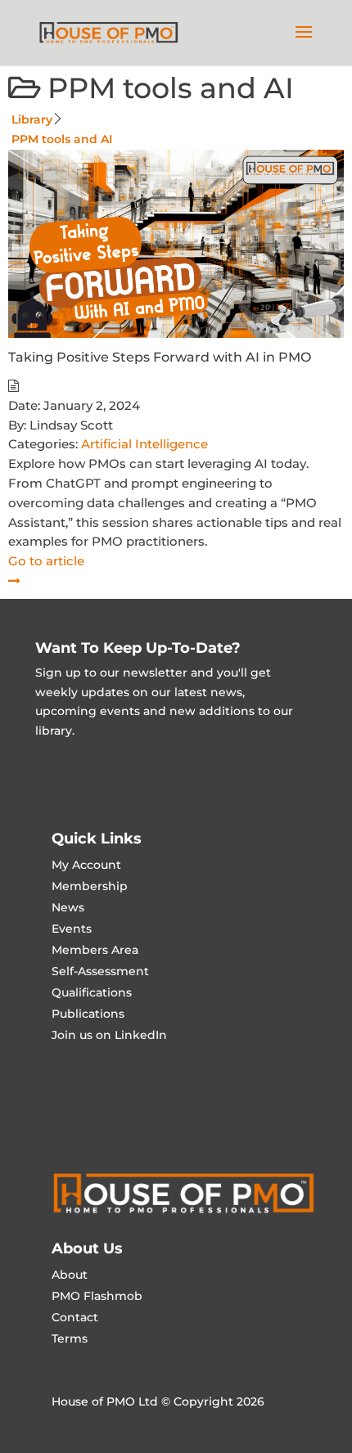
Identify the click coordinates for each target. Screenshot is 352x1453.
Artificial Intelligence (144, 444)
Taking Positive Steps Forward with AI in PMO (159, 357)
